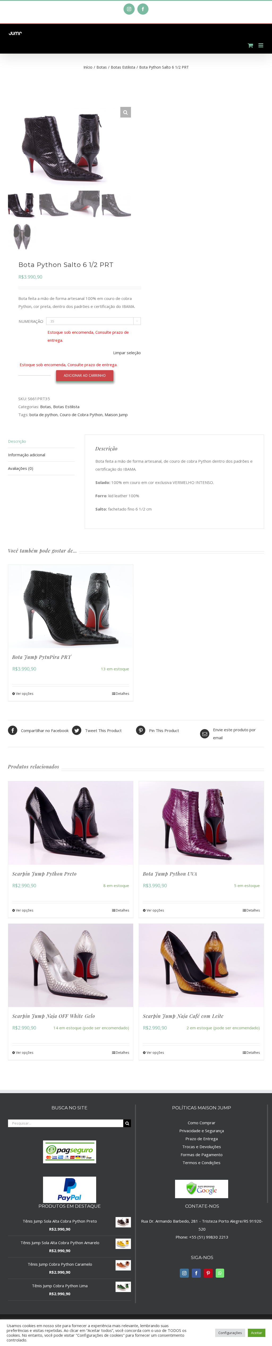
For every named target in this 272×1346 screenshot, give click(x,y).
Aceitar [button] (256, 1332)
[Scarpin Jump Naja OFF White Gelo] (70, 965)
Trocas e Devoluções (201, 1146)
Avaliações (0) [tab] (20, 468)
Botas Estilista (66, 406)
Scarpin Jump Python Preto (44, 874)
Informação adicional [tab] (26, 454)
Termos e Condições (201, 1162)
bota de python (43, 414)
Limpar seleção (127, 352)
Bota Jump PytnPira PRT (41, 657)
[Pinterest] (208, 1273)
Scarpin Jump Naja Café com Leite (183, 1016)
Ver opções (24, 693)
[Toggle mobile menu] (261, 45)
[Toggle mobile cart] (250, 45)
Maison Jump (116, 414)
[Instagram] (184, 1273)
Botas (45, 406)
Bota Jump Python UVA (170, 874)
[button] (125, 112)
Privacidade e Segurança (201, 1130)
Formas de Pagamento (202, 1154)
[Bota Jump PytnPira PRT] (70, 606)
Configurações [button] (230, 1332)
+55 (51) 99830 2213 (208, 1237)
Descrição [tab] (17, 441)
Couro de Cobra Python (81, 414)
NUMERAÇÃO (31, 321)
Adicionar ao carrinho (85, 375)
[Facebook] (196, 1273)
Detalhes (122, 693)
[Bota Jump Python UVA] (201, 822)
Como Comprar (201, 1122)
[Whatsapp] (220, 1273)
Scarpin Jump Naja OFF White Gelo (53, 1016)
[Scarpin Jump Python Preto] (70, 822)
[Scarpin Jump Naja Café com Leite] (201, 965)
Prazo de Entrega (201, 1138)
